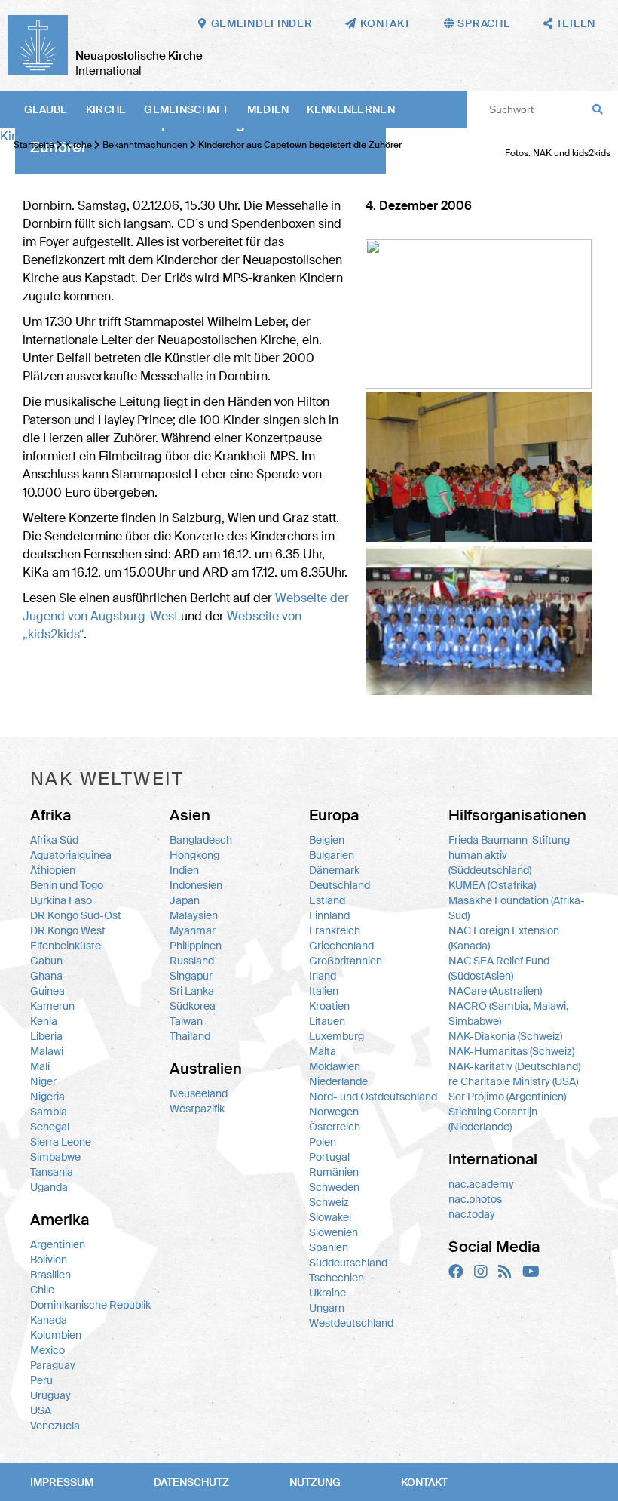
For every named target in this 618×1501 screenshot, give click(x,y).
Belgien (326, 840)
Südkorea (193, 1006)
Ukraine (327, 1293)
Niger (43, 1081)
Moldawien (334, 1066)
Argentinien (57, 1244)
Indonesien (196, 885)
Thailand (190, 1036)
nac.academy (481, 1184)
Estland (327, 900)
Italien (323, 991)
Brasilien (50, 1274)
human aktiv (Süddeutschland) (489, 862)
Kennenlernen (350, 109)
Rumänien (334, 1172)
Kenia (43, 1021)
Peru (41, 1380)
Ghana (46, 976)
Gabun (46, 960)
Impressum (61, 1482)
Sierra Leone (60, 1142)
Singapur (191, 976)
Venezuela (55, 1425)
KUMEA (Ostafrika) (492, 885)
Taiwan (186, 1021)
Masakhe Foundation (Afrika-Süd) (516, 908)
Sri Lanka (192, 991)
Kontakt (424, 1482)
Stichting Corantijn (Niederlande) (492, 1119)
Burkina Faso (61, 900)
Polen (322, 1142)
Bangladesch (201, 840)
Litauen (327, 1021)
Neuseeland (199, 1093)
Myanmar (193, 930)
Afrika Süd (54, 840)
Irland (322, 976)
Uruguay (50, 1395)
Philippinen (196, 945)
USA (40, 1410)
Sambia (48, 1111)
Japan (185, 900)
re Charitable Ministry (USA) (513, 1081)
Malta (322, 1051)
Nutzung (315, 1482)
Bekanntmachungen (145, 145)
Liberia (46, 1036)
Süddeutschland (348, 1262)
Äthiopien (52, 870)
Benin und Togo (66, 885)
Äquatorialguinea (71, 855)
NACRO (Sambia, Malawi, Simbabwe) (508, 1013)
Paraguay (52, 1365)
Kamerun (52, 1006)
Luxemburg (336, 1036)
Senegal (49, 1126)
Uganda (49, 1187)
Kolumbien (55, 1335)
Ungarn (326, 1308)
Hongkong (194, 855)
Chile (42, 1289)
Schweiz (329, 1202)
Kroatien (329, 1006)
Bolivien (48, 1259)
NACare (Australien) (495, 991)
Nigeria (47, 1096)
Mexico (47, 1350)
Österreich (334, 1126)
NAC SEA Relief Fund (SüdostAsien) (498, 968)
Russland (192, 960)
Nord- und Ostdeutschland (373, 1096)
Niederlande (338, 1081)
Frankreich (334, 930)
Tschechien (336, 1277)
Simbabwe (55, 1157)
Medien (268, 109)
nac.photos (475, 1199)
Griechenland (341, 945)
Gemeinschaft (186, 109)
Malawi (46, 1051)
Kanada (48, 1320)
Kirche (106, 109)
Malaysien (194, 915)
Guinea (47, 991)
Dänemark (334, 870)
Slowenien (333, 1232)
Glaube (46, 109)
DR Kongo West (68, 930)
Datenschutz (191, 1482)
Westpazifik (197, 1108)
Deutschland (339, 885)
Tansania (51, 1172)
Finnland (329, 915)
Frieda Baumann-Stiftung (509, 840)
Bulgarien (331, 855)
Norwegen (334, 1111)
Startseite (34, 145)
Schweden (334, 1187)
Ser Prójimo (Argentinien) (507, 1096)
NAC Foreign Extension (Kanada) (503, 938)
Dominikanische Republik (90, 1305)
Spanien (328, 1247)
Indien (184, 870)
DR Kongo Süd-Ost (75, 915)
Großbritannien (345, 960)
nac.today (471, 1214)
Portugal (329, 1157)
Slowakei (330, 1217)
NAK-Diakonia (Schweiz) (505, 1036)
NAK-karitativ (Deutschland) (514, 1066)
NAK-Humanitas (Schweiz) (511, 1051)
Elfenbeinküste (65, 945)
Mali (40, 1066)
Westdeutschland (351, 1323)
